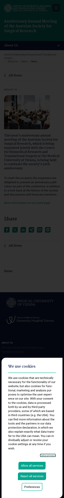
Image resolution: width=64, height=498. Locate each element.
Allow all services (32, 465)
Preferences (32, 487)
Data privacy (48, 455)
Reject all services (32, 476)
